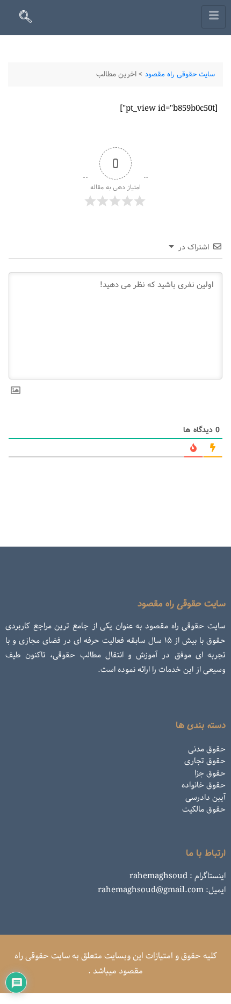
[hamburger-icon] (213, 16)
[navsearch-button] (30, 19)
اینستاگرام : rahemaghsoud (177, 876)
